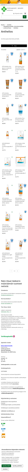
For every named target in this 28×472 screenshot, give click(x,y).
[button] (14, 45)
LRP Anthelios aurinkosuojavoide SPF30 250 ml (6, 94)
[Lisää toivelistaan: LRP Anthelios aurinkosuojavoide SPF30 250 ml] (12, 80)
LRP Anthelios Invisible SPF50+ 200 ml (7, 120)
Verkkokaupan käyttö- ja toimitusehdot (10, 404)
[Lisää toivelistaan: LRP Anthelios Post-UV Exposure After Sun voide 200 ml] (25, 105)
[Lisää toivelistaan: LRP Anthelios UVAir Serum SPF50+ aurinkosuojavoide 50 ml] (25, 130)
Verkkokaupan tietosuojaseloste (9, 401)
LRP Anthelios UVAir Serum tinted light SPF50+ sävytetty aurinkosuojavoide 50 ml (7, 173)
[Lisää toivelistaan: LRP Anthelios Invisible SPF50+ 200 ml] (12, 105)
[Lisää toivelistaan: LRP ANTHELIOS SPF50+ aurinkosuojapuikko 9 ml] (12, 130)
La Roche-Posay (7, 28)
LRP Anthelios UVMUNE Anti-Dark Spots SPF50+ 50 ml (20, 226)
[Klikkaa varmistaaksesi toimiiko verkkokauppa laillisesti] (14, 424)
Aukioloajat (3, 4)
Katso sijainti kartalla (6, 345)
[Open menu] (3, 13)
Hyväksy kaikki (6, 466)
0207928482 (4, 371)
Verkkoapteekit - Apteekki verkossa (15, 9)
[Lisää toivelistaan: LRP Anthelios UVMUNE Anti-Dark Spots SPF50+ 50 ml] (25, 212)
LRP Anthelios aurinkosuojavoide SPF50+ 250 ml (19, 94)
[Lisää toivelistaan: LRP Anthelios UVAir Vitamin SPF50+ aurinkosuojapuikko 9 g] (25, 157)
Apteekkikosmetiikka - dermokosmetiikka (13, 26)
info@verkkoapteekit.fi (18, 388)
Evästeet (3, 403)
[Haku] (24, 16)
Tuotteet (9, 24)
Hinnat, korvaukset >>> (6, 303)
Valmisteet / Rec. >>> (6, 311)
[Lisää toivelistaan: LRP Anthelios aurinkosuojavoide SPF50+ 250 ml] (25, 80)
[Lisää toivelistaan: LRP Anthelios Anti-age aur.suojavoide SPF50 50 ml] (12, 53)
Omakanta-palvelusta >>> (7, 295)
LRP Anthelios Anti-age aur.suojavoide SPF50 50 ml (6, 68)
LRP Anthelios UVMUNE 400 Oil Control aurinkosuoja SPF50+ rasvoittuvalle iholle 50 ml (7, 228)
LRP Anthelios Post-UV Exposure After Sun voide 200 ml (20, 120)
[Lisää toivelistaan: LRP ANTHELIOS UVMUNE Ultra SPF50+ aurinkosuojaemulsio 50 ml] (25, 240)
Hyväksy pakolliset (17, 466)
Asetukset (5, 469)
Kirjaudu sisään (19, 13)
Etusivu (3, 24)
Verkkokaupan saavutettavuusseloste (10, 408)
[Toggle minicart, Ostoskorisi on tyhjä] (25, 13)
